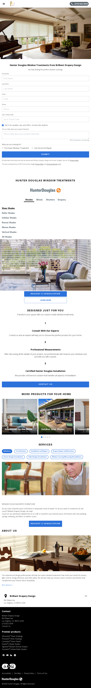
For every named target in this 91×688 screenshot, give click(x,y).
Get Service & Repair (43, 148)
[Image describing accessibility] (9, 666)
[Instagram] (15, 655)
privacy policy (74, 160)
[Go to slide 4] (47, 437)
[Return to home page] (15, 3)
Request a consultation (45, 524)
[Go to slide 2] (43, 437)
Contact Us (45, 384)
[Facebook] (3, 655)
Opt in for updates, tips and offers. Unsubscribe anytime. (26, 125)
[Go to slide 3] (45, 437)
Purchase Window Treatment (16, 148)
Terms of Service (52, 164)
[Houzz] (11, 655)
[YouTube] (7, 655)
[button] (3, 3)
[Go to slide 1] (41, 437)
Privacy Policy (39, 164)
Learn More (45, 300)
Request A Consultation (45, 294)
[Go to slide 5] (49, 437)
